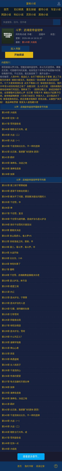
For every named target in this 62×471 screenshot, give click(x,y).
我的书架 (29, 466)
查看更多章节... (31, 456)
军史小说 (56, 9)
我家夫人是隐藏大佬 (28, 102)
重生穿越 (31, 9)
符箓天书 (38, 92)
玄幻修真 (18, 9)
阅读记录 (40, 466)
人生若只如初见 (27, 96)
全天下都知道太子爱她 (41, 76)
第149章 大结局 (29, 42)
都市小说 (43, 9)
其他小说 (43, 14)
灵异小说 (31, 14)
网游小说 (6, 14)
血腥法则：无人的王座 (37, 86)
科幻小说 (18, 14)
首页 (6, 9)
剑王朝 (29, 92)
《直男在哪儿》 (40, 89)
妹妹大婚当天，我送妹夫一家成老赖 (28, 80)
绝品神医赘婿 (11, 102)
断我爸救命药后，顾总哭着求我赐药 (20, 99)
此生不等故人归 (31, 83)
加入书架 (15, 48)
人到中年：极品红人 (20, 76)
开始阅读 (19, 54)
